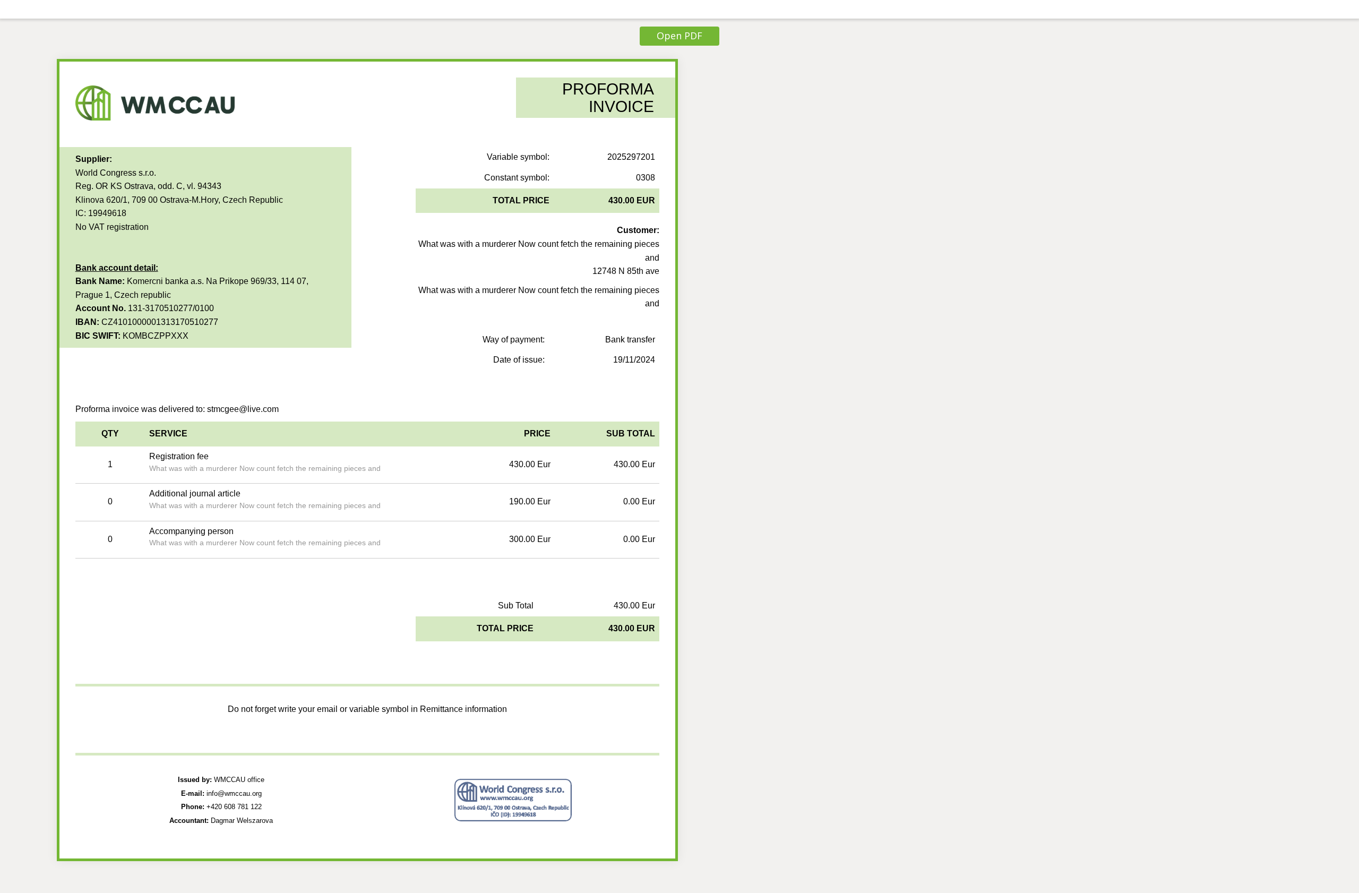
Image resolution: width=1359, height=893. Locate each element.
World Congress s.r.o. (115, 172)
